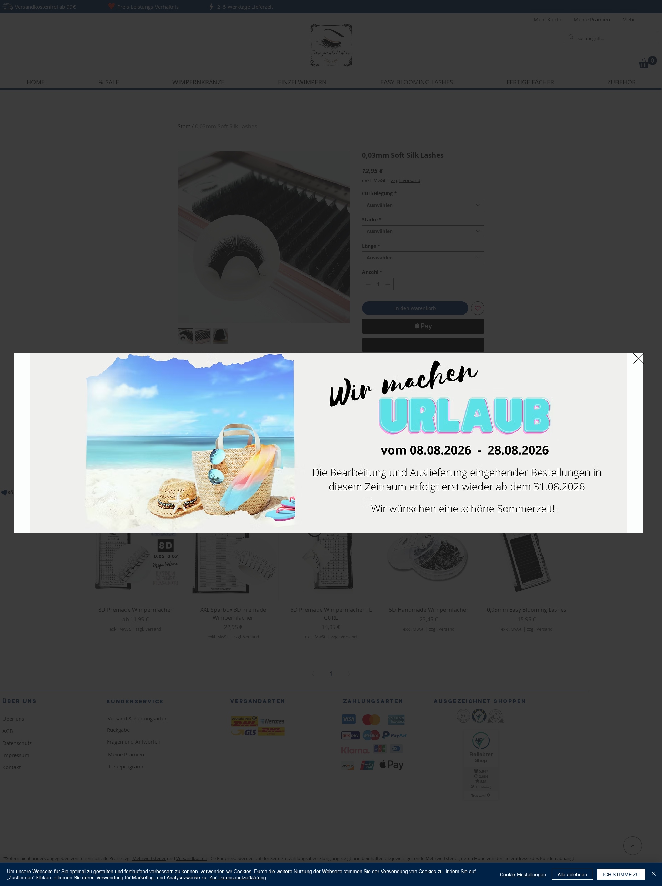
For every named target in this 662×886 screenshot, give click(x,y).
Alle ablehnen (572, 874)
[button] (638, 358)
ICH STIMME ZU (621, 874)
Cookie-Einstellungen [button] (523, 874)
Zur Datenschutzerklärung (237, 877)
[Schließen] (654, 874)
